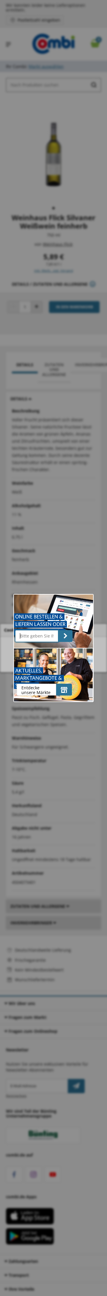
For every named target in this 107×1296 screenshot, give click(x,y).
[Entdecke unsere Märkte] (64, 690)
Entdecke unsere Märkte (36, 690)
